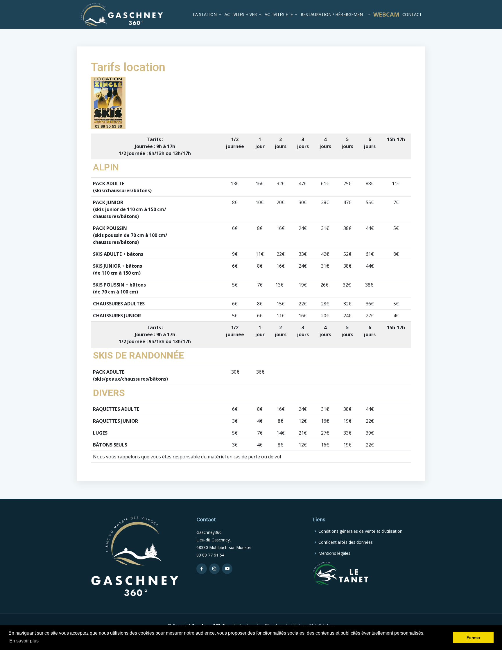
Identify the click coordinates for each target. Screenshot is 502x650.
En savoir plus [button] (24, 640)
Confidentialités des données (345, 542)
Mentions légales (334, 553)
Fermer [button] (473, 637)
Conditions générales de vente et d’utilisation (360, 531)
